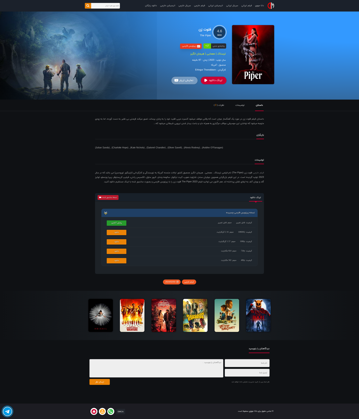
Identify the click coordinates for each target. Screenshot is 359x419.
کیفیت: (244, 222)
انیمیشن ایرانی (215, 5)
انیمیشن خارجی (167, 5)
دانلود (116, 232)
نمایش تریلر (186, 80)
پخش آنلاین (116, 223)
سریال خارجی (185, 5)
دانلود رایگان (151, 5)
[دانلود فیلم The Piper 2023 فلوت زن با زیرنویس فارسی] (253, 54)
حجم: (225, 222)
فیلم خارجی (199, 5)
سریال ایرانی (232, 5)
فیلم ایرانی (246, 5)
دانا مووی (259, 5)
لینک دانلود (215, 80)
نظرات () (219, 105)
